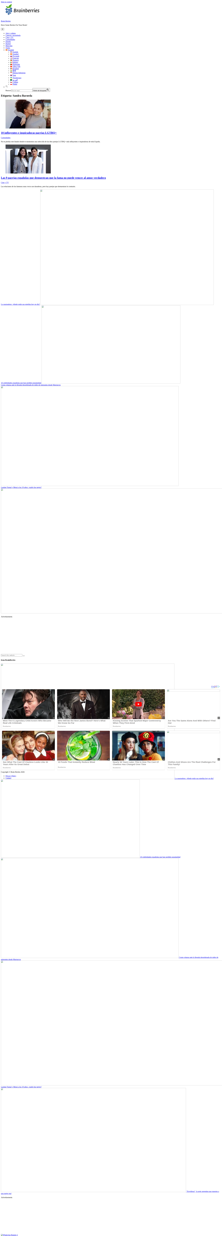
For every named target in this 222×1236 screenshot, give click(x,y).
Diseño (8, 42)
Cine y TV (9, 37)
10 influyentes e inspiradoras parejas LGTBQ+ (29, 132)
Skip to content (6, 2)
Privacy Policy (11, 776)
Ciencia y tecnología (13, 35)
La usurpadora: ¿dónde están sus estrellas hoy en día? (20, 304)
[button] (7, 87)
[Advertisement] (70, 636)
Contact (8, 778)
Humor (8, 44)
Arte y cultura (11, 33)
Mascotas (9, 46)
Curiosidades (10, 39)
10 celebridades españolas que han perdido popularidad (21, 383)
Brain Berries (6, 21)
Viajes (8, 48)
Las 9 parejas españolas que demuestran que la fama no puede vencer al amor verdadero (53, 177)
